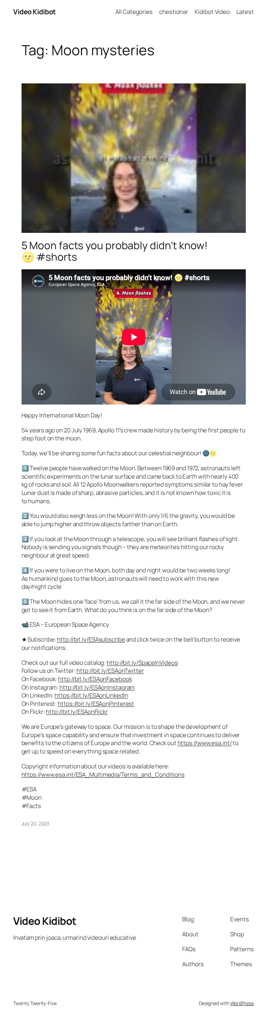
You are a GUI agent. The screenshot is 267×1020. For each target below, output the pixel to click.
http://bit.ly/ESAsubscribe (91, 639)
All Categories (134, 12)
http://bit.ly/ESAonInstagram (97, 687)
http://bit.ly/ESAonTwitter (110, 671)
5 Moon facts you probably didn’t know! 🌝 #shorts (115, 251)
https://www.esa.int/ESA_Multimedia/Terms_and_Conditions (103, 774)
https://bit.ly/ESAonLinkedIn (91, 695)
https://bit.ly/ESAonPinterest (96, 704)
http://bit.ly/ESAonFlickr (77, 712)
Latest (244, 12)
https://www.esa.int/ (205, 743)
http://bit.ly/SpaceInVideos (142, 663)
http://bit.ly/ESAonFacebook (95, 679)
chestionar (173, 12)
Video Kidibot (34, 11)
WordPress (242, 1003)
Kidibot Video (212, 12)
